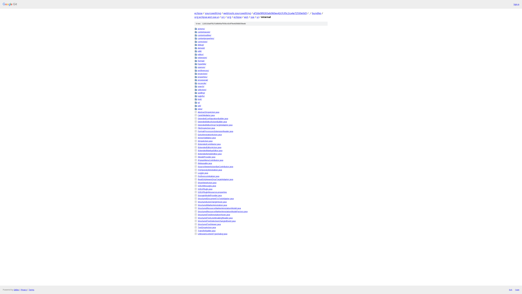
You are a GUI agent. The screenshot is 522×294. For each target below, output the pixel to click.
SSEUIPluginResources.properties (212, 192)
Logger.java (203, 173)
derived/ (201, 48)
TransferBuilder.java (206, 230)
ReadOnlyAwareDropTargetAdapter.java (215, 179)
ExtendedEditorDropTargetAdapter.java (215, 125)
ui (258, 17)
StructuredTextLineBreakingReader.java (215, 218)
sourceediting (213, 13)
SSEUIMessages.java (207, 185)
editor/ (201, 54)
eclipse (198, 13)
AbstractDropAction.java (208, 112)
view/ (200, 109)
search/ (201, 86)
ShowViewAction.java (207, 182)
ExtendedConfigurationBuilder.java (213, 118)
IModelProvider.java (206, 157)
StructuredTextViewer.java (209, 224)
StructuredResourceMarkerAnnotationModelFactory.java (223, 211)
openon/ (201, 67)
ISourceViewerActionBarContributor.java (215, 166)
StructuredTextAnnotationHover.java (214, 214)
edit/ (200, 51)
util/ (199, 105)
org (229, 17)
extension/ (202, 57)
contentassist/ (204, 32)
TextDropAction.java (207, 227)
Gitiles (16, 289)
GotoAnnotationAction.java (210, 134)
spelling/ (201, 92)
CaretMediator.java (206, 115)
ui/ (199, 102)
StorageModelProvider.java (210, 195)
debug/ (201, 44)
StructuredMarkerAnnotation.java (212, 205)
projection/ (202, 73)
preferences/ (203, 70)
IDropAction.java (205, 141)
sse (252, 17)
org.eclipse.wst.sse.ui (206, 17)
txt (510, 289)
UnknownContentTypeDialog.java (212, 233)
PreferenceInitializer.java (208, 176)
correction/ (202, 41)
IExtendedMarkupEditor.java (210, 150)
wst (246, 17)
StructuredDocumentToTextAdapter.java (216, 198)
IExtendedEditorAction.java (209, 147)
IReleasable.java (205, 163)
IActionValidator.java (207, 137)
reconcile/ (202, 83)
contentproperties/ (206, 38)
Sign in (516, 4)
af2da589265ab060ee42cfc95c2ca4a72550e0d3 (280, 13)
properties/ (202, 77)
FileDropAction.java (206, 128)
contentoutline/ (204, 35)
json (517, 289)
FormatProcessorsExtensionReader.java (215, 131)
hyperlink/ (202, 64)
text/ (200, 99)
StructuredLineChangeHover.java (212, 201)
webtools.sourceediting (237, 13)
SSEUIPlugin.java (205, 189)
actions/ (201, 28)
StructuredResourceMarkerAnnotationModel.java (219, 208)
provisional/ (203, 80)
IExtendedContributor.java (209, 144)
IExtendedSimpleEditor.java (210, 153)
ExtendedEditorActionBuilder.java (212, 121)
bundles (316, 13)
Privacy (24, 289)
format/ (201, 60)
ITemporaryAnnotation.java (210, 170)
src (223, 17)
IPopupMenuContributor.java (210, 160)
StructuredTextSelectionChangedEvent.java (217, 221)
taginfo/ (201, 96)
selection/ (202, 89)
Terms (31, 289)
